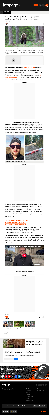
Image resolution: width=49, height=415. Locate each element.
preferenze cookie (29, 400)
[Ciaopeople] (44, 411)
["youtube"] (9, 376)
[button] (42, 24)
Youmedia (27, 388)
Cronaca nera (15, 12)
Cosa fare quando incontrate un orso (10, 355)
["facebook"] (16, 376)
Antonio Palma (14, 23)
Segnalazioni (28, 390)
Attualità (6, 11)
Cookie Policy (28, 394)
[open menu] (1, 12)
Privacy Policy (28, 392)
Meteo (20, 12)
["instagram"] (6, 376)
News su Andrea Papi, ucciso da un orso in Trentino (15, 14)
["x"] (12, 376)
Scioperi (47, 12)
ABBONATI (35, 5)
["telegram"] (19, 376)
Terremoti (25, 12)
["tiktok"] (2, 376)
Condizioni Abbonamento (30, 396)
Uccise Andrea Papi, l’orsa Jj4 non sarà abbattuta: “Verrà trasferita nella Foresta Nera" (34, 343)
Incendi (29, 12)
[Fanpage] (6, 385)
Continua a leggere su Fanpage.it (24, 271)
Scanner (34, 12)
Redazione (28, 398)
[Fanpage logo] (10, 5)
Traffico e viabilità (40, 12)
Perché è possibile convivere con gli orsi (27, 355)
